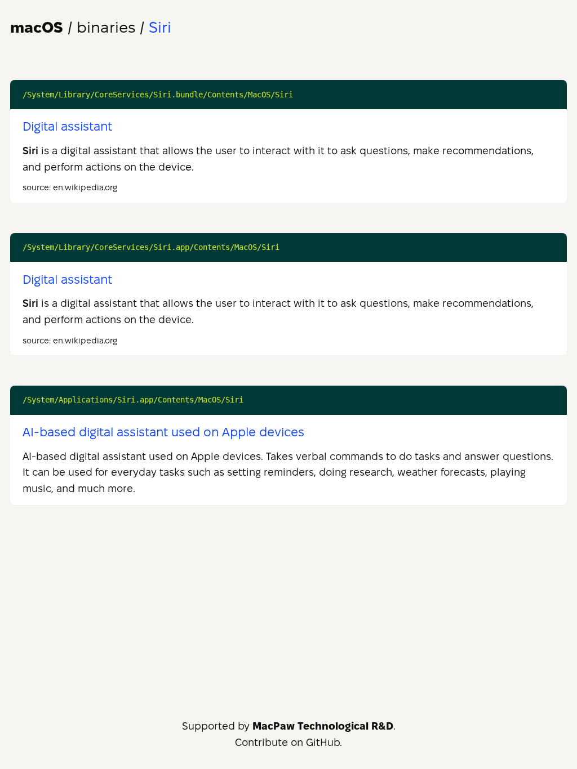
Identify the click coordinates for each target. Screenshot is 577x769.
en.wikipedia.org (85, 187)
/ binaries (72, 27)
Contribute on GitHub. (288, 742)
